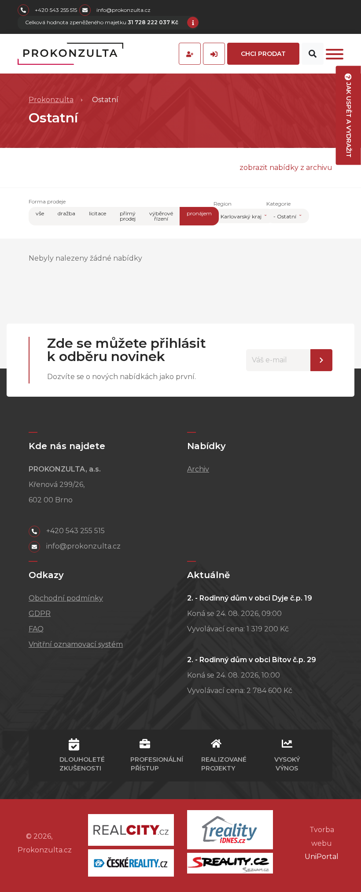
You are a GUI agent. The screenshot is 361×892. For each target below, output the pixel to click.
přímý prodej (128, 216)
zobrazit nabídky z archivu (285, 167)
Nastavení (321, 360)
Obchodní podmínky (66, 598)
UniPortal (322, 856)
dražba (66, 213)
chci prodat (263, 54)
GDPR (40, 613)
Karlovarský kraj (242, 216)
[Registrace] (190, 54)
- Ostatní (285, 216)
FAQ (36, 629)
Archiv (198, 469)
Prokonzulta (51, 100)
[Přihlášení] (214, 54)
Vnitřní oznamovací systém (76, 644)
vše (40, 213)
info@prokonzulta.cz (123, 10)
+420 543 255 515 (55, 10)
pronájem (199, 213)
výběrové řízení (161, 216)
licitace (97, 213)
